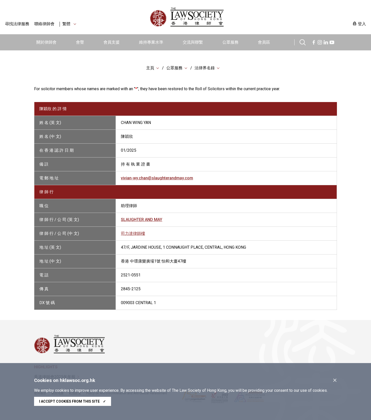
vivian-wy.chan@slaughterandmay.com (157, 178)
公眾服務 (230, 42)
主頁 (150, 68)
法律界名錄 (205, 68)
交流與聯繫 (193, 42)
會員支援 (111, 42)
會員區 (264, 42)
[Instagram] (320, 41)
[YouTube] (332, 41)
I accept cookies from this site (72, 401)
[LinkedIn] (326, 41)
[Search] (303, 41)
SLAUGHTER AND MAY (141, 219)
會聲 (80, 42)
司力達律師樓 (133, 233)
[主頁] (213, 17)
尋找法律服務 (17, 23)
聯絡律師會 (44, 23)
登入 (362, 23)
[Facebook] (314, 41)
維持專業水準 (151, 42)
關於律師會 (46, 42)
